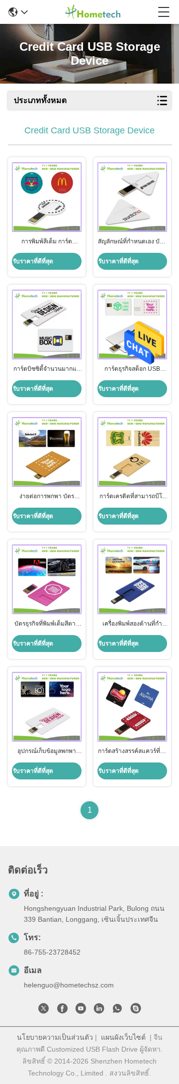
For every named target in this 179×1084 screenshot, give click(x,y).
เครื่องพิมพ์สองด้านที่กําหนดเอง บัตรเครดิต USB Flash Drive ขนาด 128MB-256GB (132, 624)
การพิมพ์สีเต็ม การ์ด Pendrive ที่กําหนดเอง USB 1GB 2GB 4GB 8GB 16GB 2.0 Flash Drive (47, 242)
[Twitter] (44, 1010)
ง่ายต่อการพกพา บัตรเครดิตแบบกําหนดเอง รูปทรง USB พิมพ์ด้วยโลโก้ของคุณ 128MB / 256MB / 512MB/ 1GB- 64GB (47, 497)
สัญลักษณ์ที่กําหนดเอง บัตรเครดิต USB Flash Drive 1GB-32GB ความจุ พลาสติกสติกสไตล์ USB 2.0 (132, 242)
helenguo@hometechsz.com (69, 985)
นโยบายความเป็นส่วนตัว (55, 1037)
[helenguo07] (136, 1010)
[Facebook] (62, 1010)
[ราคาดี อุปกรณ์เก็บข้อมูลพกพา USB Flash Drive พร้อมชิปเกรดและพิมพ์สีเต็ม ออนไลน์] (47, 707)
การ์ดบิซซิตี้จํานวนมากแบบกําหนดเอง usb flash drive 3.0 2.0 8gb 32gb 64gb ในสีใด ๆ (47, 369)
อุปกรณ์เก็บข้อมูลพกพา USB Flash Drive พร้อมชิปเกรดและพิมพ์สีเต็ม (46, 752)
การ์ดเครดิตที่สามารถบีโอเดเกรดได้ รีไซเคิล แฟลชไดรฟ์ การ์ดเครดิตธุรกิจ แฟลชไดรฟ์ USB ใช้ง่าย (132, 497)
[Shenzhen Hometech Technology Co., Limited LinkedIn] (99, 1010)
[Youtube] (81, 1010)
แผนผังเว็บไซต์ (123, 1037)
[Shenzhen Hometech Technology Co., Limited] (93, 11)
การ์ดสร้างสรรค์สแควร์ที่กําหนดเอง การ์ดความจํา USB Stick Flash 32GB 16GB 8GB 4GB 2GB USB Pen (132, 752)
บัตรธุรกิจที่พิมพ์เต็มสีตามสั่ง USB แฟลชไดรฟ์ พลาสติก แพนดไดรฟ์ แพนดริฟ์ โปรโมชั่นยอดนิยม (47, 624)
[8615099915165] (117, 1010)
